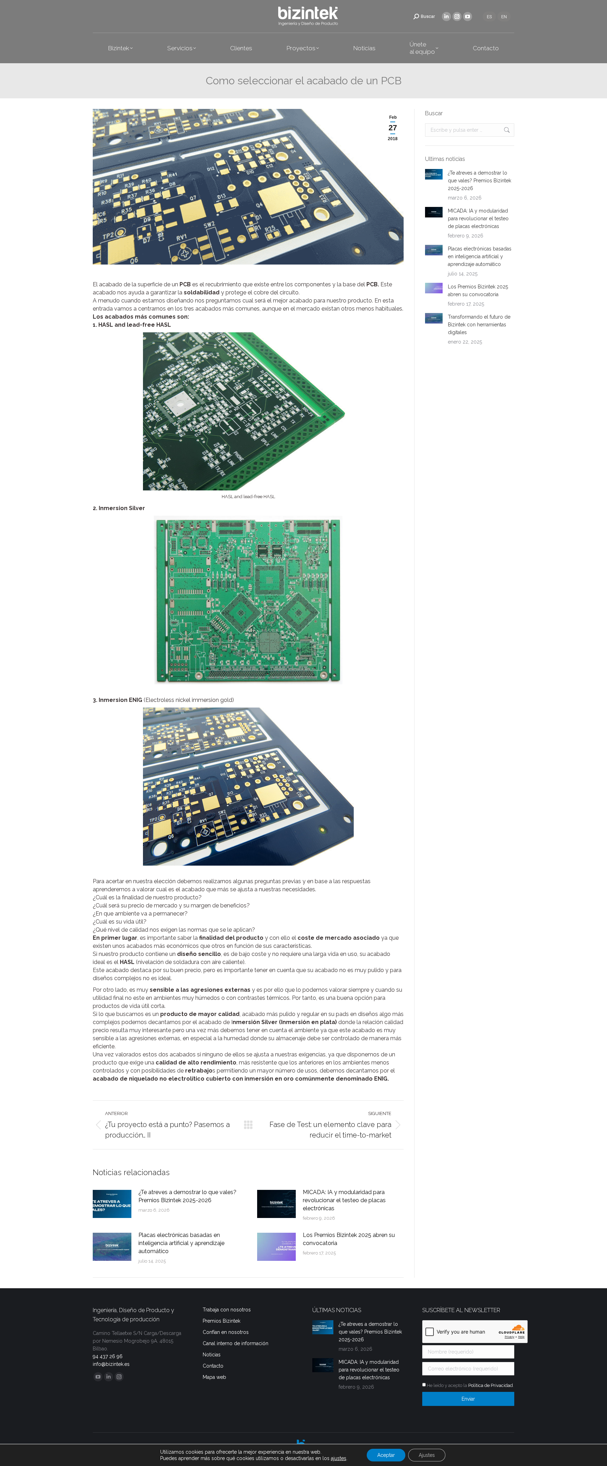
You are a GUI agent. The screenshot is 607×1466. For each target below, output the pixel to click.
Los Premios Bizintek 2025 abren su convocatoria (349, 1239)
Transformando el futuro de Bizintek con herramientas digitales (479, 324)
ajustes (338, 1458)
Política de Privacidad (490, 1385)
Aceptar (386, 1455)
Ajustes (427, 1455)
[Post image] (112, 1204)
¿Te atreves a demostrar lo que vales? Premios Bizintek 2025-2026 (187, 1196)
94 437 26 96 (108, 1356)
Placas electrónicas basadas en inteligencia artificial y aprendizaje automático (181, 1243)
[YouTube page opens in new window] (467, 16)
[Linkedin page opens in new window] (446, 16)
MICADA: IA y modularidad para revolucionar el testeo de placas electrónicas (344, 1200)
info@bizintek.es (111, 1364)
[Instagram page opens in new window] (457, 16)
